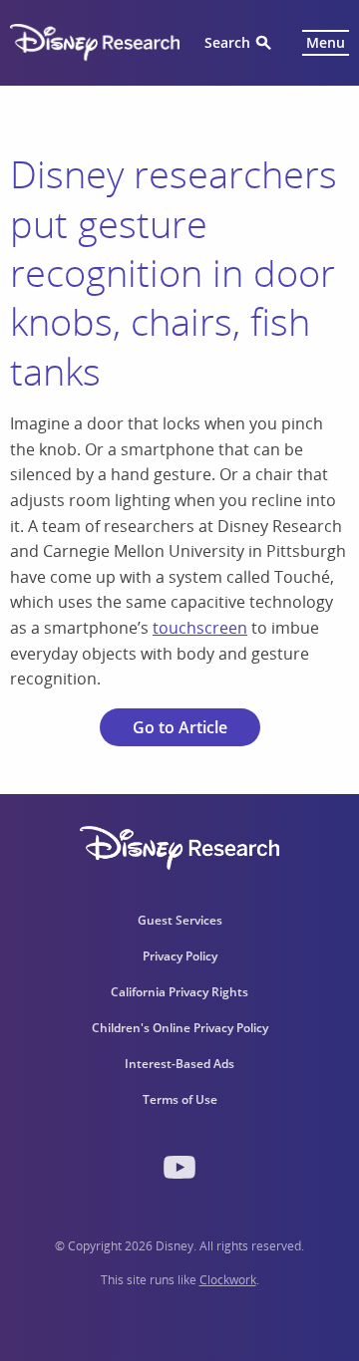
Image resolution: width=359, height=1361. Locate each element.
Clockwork (227, 1279)
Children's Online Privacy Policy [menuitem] (180, 1027)
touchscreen (200, 628)
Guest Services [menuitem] (180, 920)
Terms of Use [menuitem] (180, 1099)
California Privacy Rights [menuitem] (179, 991)
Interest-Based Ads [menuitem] (179, 1063)
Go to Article (180, 727)
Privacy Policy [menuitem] (180, 956)
